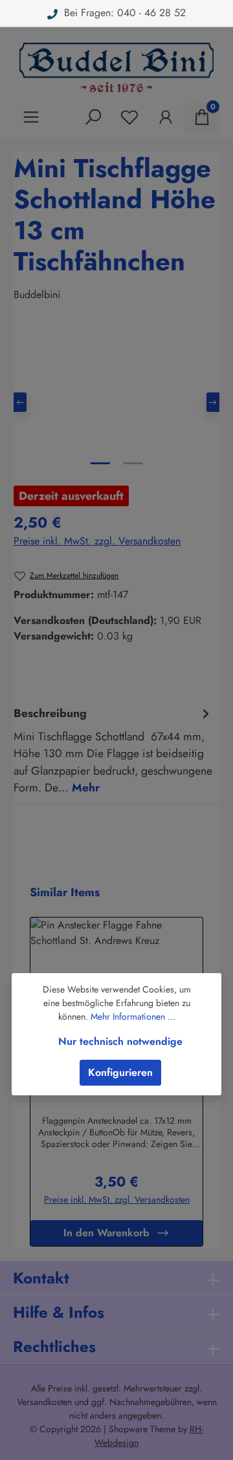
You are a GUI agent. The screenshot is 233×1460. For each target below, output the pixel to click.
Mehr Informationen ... (133, 1016)
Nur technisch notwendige (120, 1041)
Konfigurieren (120, 1072)
